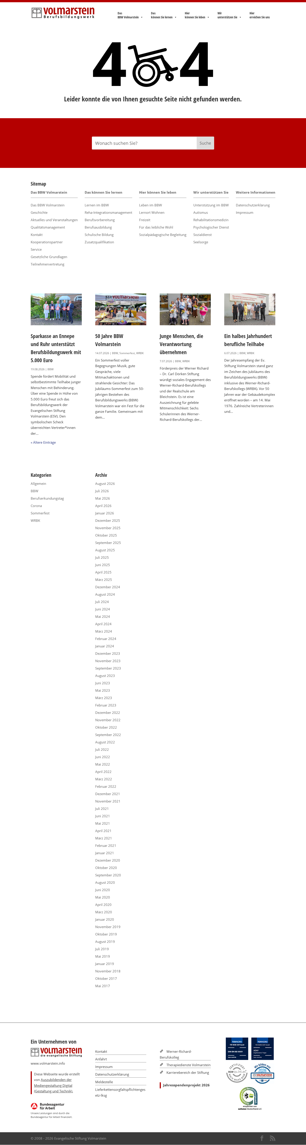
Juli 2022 (102, 749)
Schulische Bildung (99, 234)
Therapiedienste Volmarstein (188, 1065)
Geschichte (39, 212)
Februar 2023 (105, 705)
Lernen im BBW (97, 205)
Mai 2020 (102, 897)
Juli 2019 (102, 949)
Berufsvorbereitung (100, 220)
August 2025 (105, 550)
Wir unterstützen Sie (227, 15)
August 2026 (105, 483)
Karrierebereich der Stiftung (187, 1072)
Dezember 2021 (107, 794)
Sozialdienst (202, 234)
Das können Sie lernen (161, 15)
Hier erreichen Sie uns (260, 15)
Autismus (200, 212)
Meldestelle (104, 1082)
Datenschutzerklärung (253, 205)
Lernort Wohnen (151, 212)
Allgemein (38, 483)
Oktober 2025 (106, 535)
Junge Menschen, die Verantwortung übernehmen (181, 344)
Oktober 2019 (106, 934)
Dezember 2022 (107, 712)
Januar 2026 (104, 513)
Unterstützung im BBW (211, 205)
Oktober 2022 (106, 727)
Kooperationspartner (47, 242)
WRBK (140, 353)
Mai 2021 (102, 823)
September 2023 (108, 668)
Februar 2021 (105, 845)
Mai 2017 (102, 986)
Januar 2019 (104, 963)
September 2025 (108, 542)
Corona (36, 505)
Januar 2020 (104, 919)
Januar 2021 (104, 853)
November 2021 (108, 801)
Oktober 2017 (106, 978)
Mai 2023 (102, 690)
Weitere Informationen (255, 192)
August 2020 (105, 882)
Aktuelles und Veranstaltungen (54, 220)
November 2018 (108, 971)
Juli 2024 (102, 601)
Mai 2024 (102, 616)
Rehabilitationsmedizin (210, 220)
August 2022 (105, 742)
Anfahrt (101, 1059)
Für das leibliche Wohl (156, 227)
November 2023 (108, 661)
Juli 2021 (102, 808)
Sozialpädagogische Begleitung (162, 234)
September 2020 (108, 875)
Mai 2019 (102, 956)
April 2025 (103, 572)
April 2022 (103, 771)
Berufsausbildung (98, 227)
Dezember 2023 (107, 653)
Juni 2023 (102, 683)
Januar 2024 (104, 646)
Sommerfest (127, 353)
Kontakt (37, 234)
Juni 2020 (102, 890)
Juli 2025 (102, 557)
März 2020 (103, 912)
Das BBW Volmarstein (128, 15)
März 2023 (103, 698)
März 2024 (103, 631)
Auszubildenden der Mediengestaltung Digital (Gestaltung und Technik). (53, 1085)
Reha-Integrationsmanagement (108, 212)
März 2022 (103, 779)
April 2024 (103, 624)
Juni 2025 (102, 565)
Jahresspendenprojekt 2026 (186, 1085)
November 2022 (108, 720)
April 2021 (103, 830)
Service (36, 249)
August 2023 (105, 675)
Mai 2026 (102, 498)
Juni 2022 (102, 757)
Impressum (244, 212)
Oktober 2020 (106, 867)
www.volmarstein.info (48, 1063)
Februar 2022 (105, 786)
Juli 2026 (102, 491)
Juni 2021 (102, 816)
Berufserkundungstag (47, 498)
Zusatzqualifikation (99, 242)
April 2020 (103, 904)
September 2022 (108, 734)
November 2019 (108, 927)
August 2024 (105, 594)
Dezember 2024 (107, 587)
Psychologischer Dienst (211, 227)
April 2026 (103, 505)
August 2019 (105, 941)
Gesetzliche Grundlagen (49, 257)
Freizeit (144, 220)
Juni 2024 (102, 609)
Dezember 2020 (107, 860)
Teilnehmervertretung (47, 264)
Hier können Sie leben (195, 15)
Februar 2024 (105, 638)
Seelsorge (200, 242)
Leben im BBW (150, 205)
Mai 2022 (102, 764)
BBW (50, 369)
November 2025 (108, 528)
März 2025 (103, 579)
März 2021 (103, 838)
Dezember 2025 (107, 520)
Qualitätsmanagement (48, 227)
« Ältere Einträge (43, 442)
